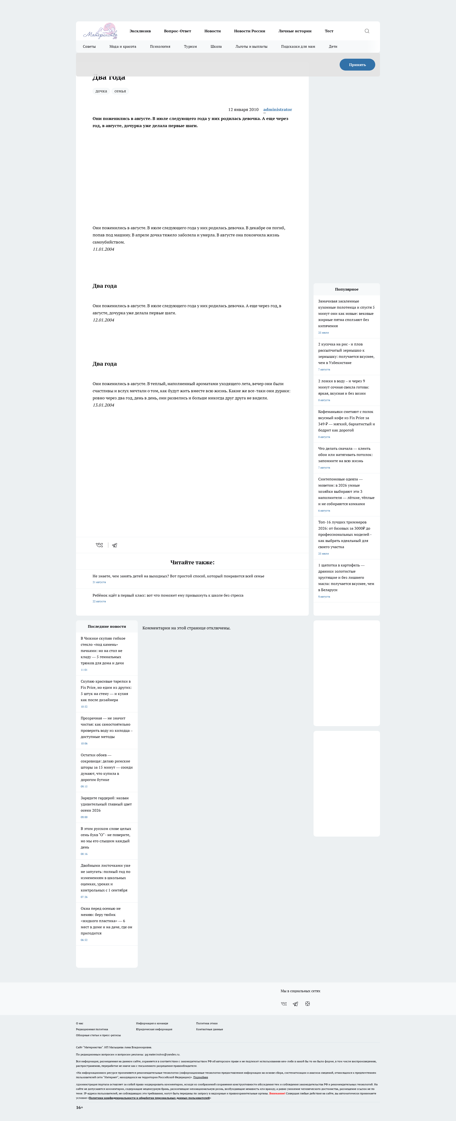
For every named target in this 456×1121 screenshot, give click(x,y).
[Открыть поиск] (367, 31)
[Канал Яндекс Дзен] (308, 1004)
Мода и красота (122, 46)
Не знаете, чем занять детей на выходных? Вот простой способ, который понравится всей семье (178, 579)
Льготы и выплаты (251, 46)
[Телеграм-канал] (296, 1004)
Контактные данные (209, 1029)
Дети (333, 46)
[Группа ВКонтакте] (284, 1004)
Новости (212, 31)
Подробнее (200, 1077)
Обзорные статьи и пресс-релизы (98, 1035)
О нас (79, 1023)
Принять (357, 64)
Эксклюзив (140, 31)
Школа (216, 46)
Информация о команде (152, 1023)
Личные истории (295, 31)
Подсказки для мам (298, 46)
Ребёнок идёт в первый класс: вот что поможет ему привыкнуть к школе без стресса (168, 598)
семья (120, 91)
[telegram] (116, 545)
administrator (277, 109)
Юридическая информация (154, 1029)
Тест (329, 31)
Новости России (249, 31)
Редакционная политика (92, 1029)
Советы (89, 46)
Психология (160, 46)
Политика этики (207, 1023)
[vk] (100, 545)
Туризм (190, 46)
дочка (101, 91)
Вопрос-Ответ (177, 31)
